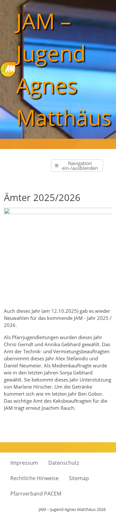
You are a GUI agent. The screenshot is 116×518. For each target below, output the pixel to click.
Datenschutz (63, 462)
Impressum (24, 462)
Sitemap (79, 478)
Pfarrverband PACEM (35, 493)
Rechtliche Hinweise (34, 478)
